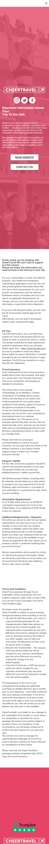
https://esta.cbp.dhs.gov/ (33, 348)
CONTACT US (24, 166)
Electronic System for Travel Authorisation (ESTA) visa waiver (23, 337)
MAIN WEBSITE (24, 157)
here (32, 313)
